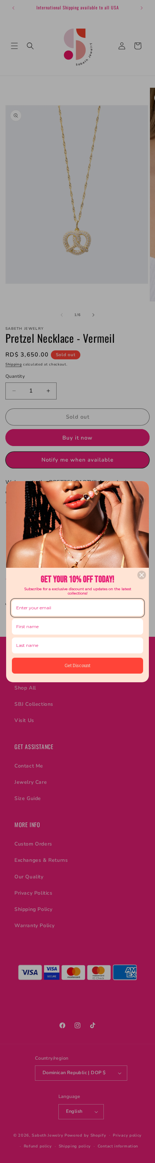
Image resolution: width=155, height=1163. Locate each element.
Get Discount (77, 665)
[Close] (141, 575)
